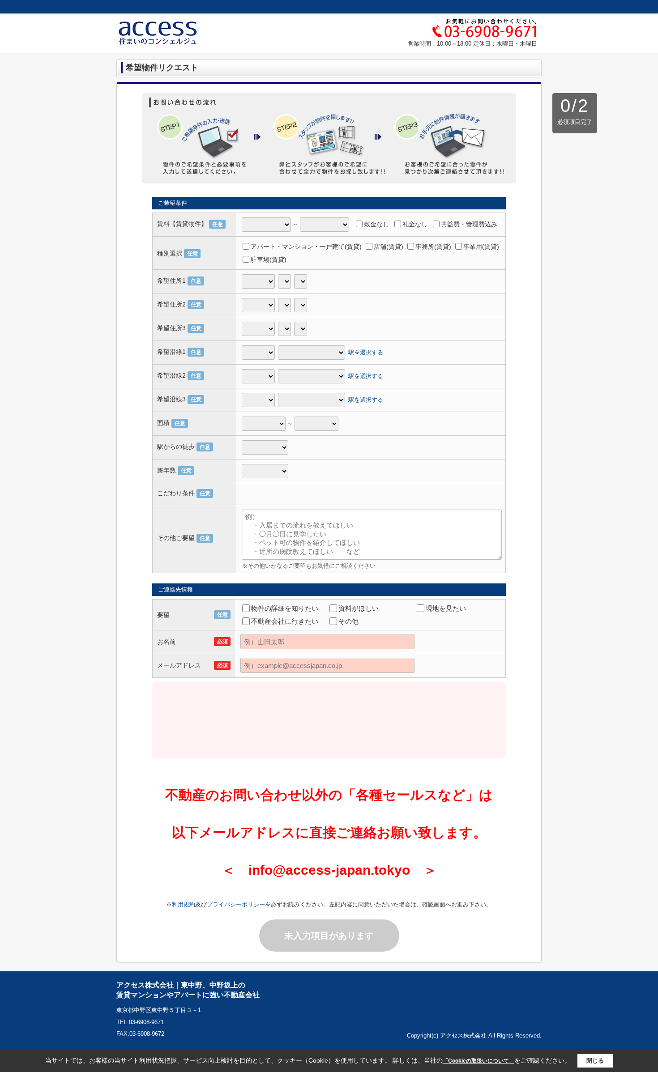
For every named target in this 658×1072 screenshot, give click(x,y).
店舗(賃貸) (388, 246)
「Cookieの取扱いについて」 (478, 1061)
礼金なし (414, 224)
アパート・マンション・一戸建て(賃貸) (306, 246)
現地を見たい (446, 608)
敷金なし (376, 224)
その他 (348, 621)
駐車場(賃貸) (268, 259)
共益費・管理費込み (469, 224)
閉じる (595, 1060)
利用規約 (183, 904)
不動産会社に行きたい (284, 621)
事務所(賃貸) (433, 246)
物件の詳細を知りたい (284, 608)
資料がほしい (358, 608)
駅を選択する (365, 352)
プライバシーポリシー (236, 904)
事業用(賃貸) (481, 246)
